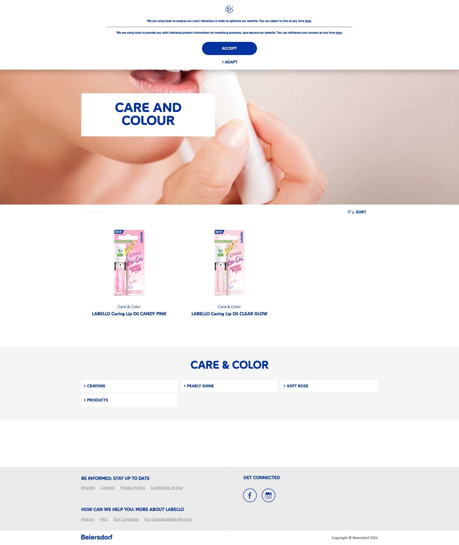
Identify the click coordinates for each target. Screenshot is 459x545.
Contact (108, 487)
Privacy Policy (132, 487)
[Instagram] (268, 495)
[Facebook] (250, 495)
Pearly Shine (200, 386)
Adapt (231, 62)
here (308, 21)
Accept (229, 48)
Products (97, 400)
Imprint (88, 487)
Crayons (96, 386)
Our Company (126, 519)
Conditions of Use (167, 487)
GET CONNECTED (261, 477)
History (87, 519)
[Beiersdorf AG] (96, 537)
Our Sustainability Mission (168, 519)
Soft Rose (297, 386)
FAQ (104, 519)
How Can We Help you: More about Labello (132, 509)
